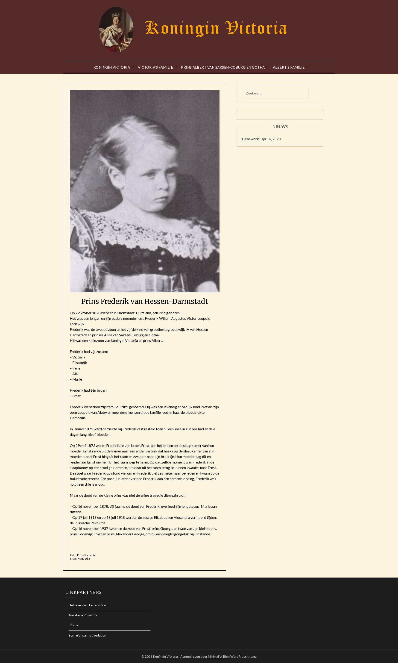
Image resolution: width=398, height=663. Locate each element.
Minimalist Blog (219, 656)
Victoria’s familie (155, 67)
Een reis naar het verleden (87, 635)
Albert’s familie (289, 67)
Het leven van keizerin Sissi (88, 605)
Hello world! (251, 139)
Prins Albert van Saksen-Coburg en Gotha (223, 67)
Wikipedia (83, 558)
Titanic (74, 625)
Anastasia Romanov (83, 615)
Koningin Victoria (112, 67)
